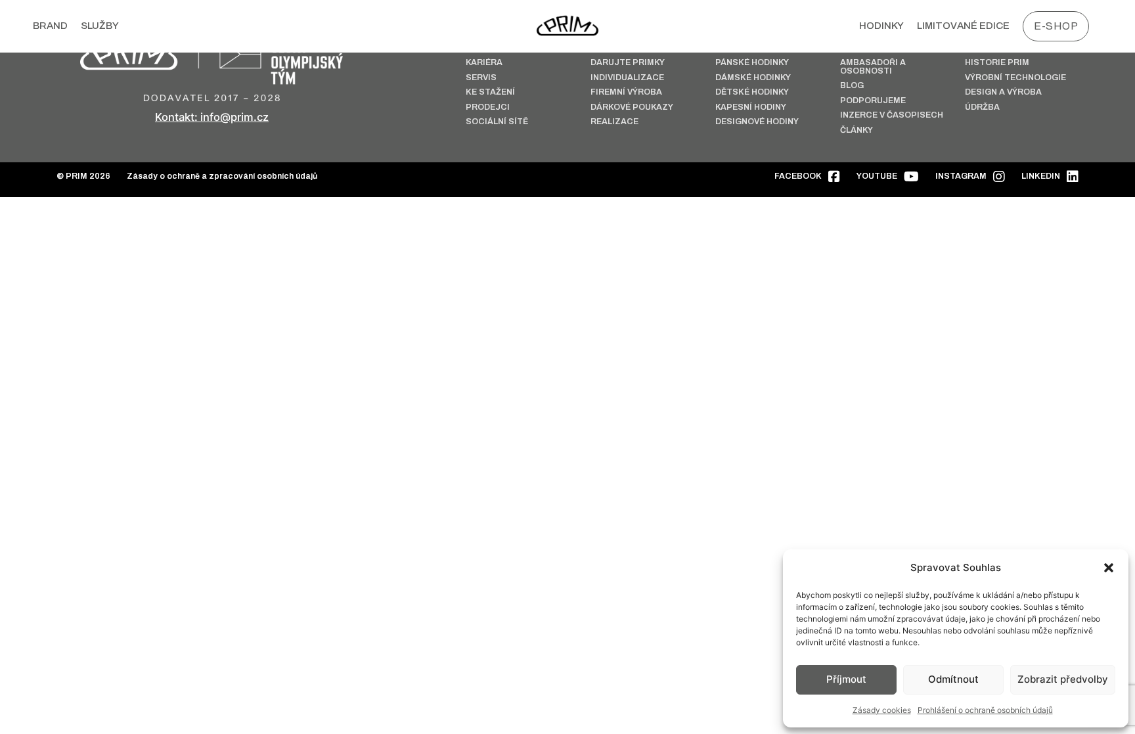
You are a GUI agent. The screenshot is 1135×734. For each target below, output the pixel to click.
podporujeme (873, 101)
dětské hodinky (752, 92)
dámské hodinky (753, 78)
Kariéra (484, 62)
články (856, 130)
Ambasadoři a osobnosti (873, 66)
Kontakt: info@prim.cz (212, 117)
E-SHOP (1056, 26)
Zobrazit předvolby (1062, 679)
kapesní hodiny (750, 107)
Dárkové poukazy (631, 107)
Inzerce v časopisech (891, 115)
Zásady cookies (882, 710)
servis (481, 78)
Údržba (982, 107)
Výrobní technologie (1015, 78)
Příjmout (846, 679)
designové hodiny (757, 122)
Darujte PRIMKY (627, 62)
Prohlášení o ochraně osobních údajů (985, 710)
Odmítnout (953, 679)
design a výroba (1003, 92)
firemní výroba (626, 92)
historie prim (997, 62)
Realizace (614, 122)
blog (852, 85)
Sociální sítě (497, 122)
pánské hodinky (752, 62)
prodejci (488, 107)
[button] (1108, 567)
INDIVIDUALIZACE (627, 78)
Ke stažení (490, 92)
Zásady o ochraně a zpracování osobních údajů (222, 176)
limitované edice (963, 25)
